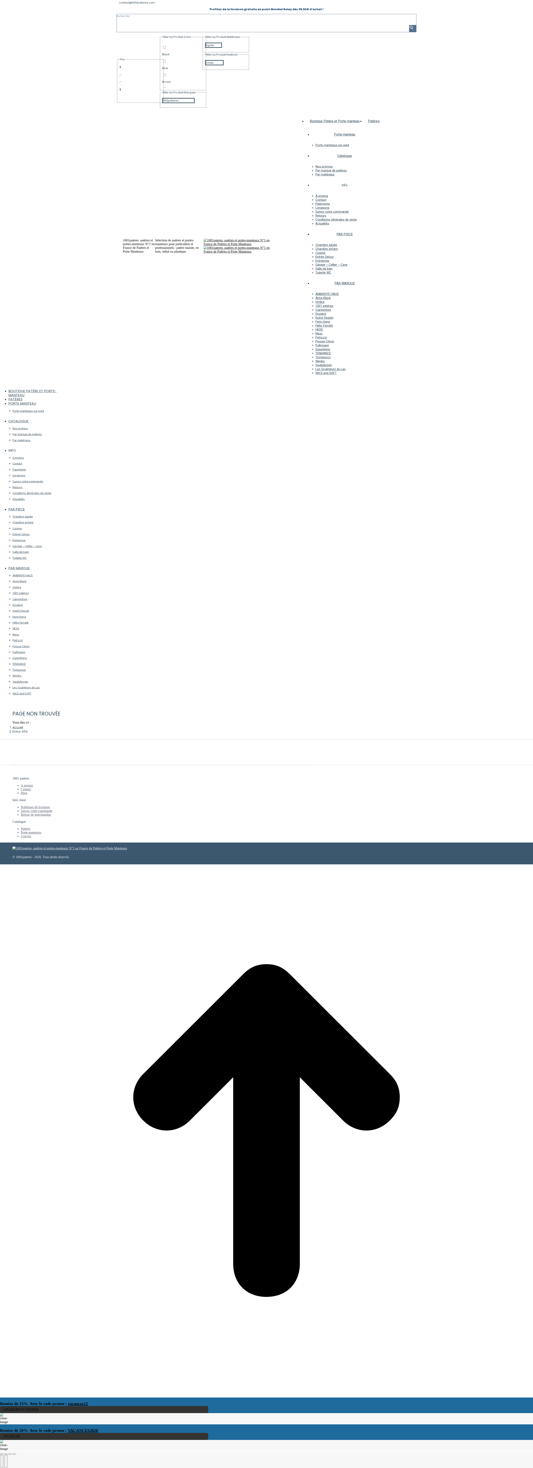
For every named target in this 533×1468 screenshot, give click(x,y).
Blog (24, 793)
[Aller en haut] (266, 1395)
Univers (26, 836)
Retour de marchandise (36, 814)
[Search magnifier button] (412, 28)
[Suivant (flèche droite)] (5, 1461)
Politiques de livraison (35, 807)
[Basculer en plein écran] (10, 1454)
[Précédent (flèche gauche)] (1, 1461)
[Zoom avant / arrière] (14, 1454)
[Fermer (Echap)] (1, 1454)
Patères (25, 828)
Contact (26, 789)
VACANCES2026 (83, 1430)
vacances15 (78, 1403)
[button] (31, 385)
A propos (27, 785)
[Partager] (5, 1454)
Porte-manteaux (31, 832)
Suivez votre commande (36, 811)
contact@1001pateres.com (137, 3)
